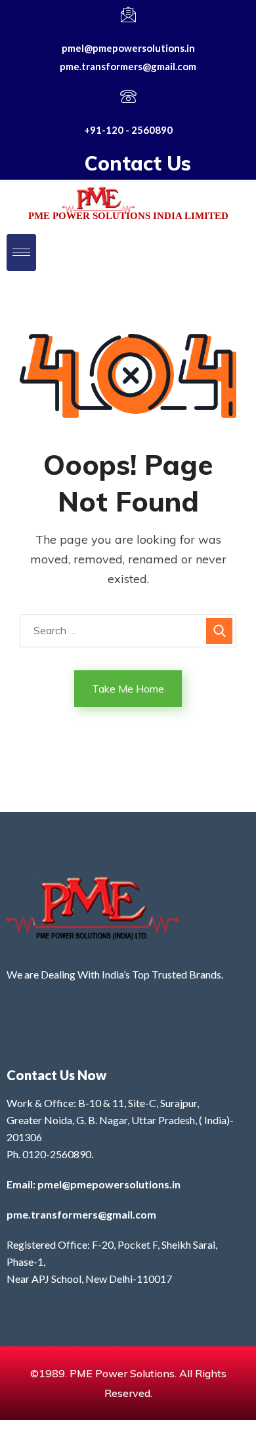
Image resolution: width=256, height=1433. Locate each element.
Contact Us (138, 163)
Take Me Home (128, 688)
